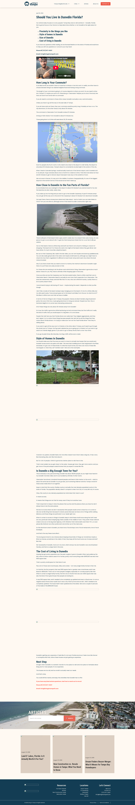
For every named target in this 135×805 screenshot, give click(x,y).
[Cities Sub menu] (78, 3)
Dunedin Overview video (46, 476)
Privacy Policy (93, 802)
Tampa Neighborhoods (60, 4)
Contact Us (107, 790)
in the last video (63, 254)
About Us (95, 4)
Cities (75, 4)
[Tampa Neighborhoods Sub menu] (68, 3)
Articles (86, 4)
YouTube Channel (61, 788)
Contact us (105, 4)
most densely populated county (83, 487)
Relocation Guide (61, 794)
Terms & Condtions (104, 802)
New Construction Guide (59, 792)
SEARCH (69, 718)
